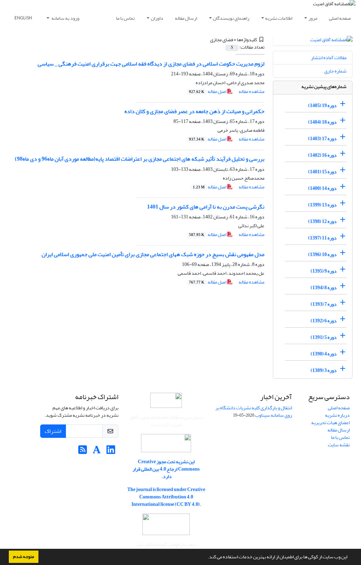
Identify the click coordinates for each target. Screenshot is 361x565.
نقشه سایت (339, 444)
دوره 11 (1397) (322, 238)
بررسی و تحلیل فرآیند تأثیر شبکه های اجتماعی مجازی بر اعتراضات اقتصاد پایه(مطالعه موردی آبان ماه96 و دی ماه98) (139, 159)
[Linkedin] (110, 452)
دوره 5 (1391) (324, 337)
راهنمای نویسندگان (231, 18)
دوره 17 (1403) (322, 138)
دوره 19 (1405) (322, 105)
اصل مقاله (208, 91)
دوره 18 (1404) (322, 122)
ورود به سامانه (65, 18)
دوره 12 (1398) (322, 221)
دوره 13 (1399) (322, 205)
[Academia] (97, 452)
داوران (157, 18)
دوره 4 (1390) (324, 354)
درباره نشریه (337, 415)
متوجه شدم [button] (23, 556)
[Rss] (82, 452)
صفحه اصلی (340, 18)
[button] (206, 558)
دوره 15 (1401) (322, 171)
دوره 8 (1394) (324, 287)
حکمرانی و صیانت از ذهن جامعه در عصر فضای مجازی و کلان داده (194, 111)
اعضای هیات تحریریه (330, 422)
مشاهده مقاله (251, 91)
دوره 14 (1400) (322, 188)
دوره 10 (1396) (322, 254)
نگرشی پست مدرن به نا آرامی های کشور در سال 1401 (205, 206)
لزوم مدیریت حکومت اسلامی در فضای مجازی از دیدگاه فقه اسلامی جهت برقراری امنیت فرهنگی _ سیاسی (151, 63)
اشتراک (53, 431)
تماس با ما (125, 18)
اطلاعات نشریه (278, 18)
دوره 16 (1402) (322, 155)
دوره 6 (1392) (324, 320)
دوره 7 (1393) (324, 304)
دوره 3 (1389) (324, 370)
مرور (312, 18)
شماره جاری (335, 71)
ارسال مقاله (186, 18)
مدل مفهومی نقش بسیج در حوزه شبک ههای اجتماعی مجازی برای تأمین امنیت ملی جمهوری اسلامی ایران (153, 254)
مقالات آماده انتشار (329, 57)
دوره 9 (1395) (324, 271)
